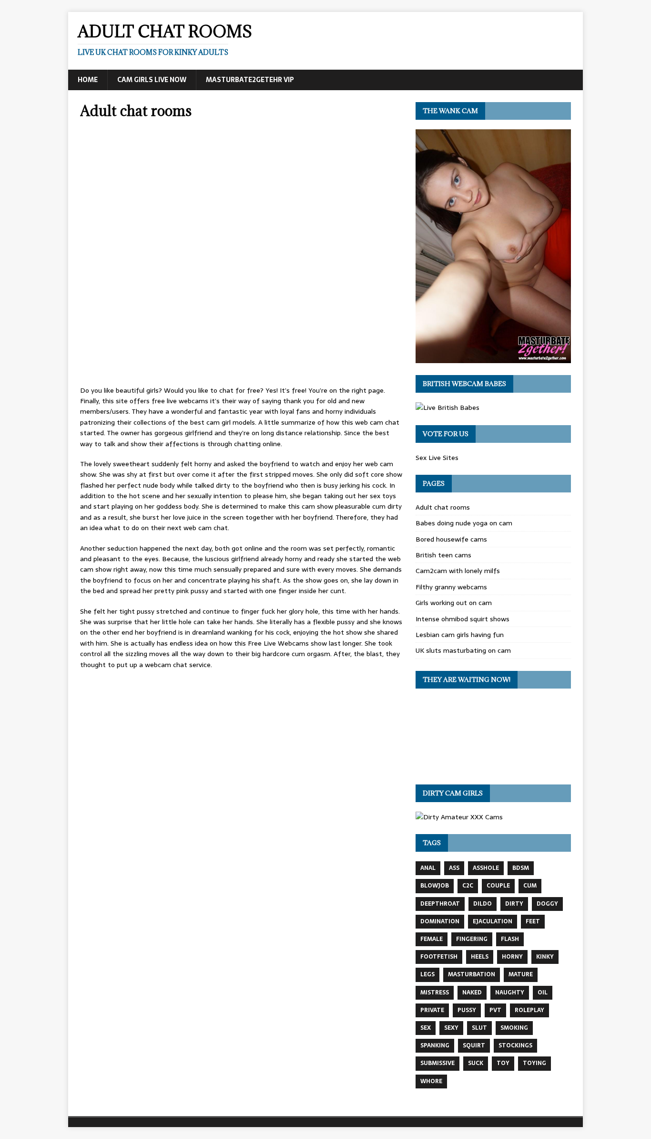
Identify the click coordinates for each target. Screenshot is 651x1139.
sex (425, 1028)
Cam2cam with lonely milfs (458, 570)
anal (428, 868)
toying (534, 1063)
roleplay (529, 1010)
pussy (467, 1010)
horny (512, 956)
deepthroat (440, 904)
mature (521, 974)
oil (543, 992)
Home (88, 79)
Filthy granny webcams (451, 587)
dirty (514, 904)
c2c (467, 885)
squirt (474, 1045)
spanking (434, 1045)
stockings (515, 1045)
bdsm (520, 868)
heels (479, 956)
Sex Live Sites (437, 457)
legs (427, 974)
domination (439, 921)
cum (530, 885)
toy (503, 1063)
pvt (495, 1010)
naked (472, 992)
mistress (434, 992)
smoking (514, 1028)
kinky (545, 956)
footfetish (439, 956)
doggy (547, 904)
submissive (437, 1063)
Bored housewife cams (451, 539)
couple (498, 885)
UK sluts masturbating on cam (463, 650)
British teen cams (443, 555)
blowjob (434, 885)
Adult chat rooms (443, 507)
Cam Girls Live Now (151, 79)
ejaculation (492, 921)
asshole (486, 868)
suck (475, 1063)
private (432, 1010)
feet (533, 921)
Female (431, 939)
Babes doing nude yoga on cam (464, 523)
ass (454, 868)
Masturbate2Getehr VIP (250, 79)
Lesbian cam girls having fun (460, 634)
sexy (451, 1028)
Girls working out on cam (454, 602)
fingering (472, 939)
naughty (509, 992)
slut (479, 1028)
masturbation (471, 974)
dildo (482, 904)
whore (431, 1081)
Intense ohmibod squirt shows (462, 619)
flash (510, 939)
